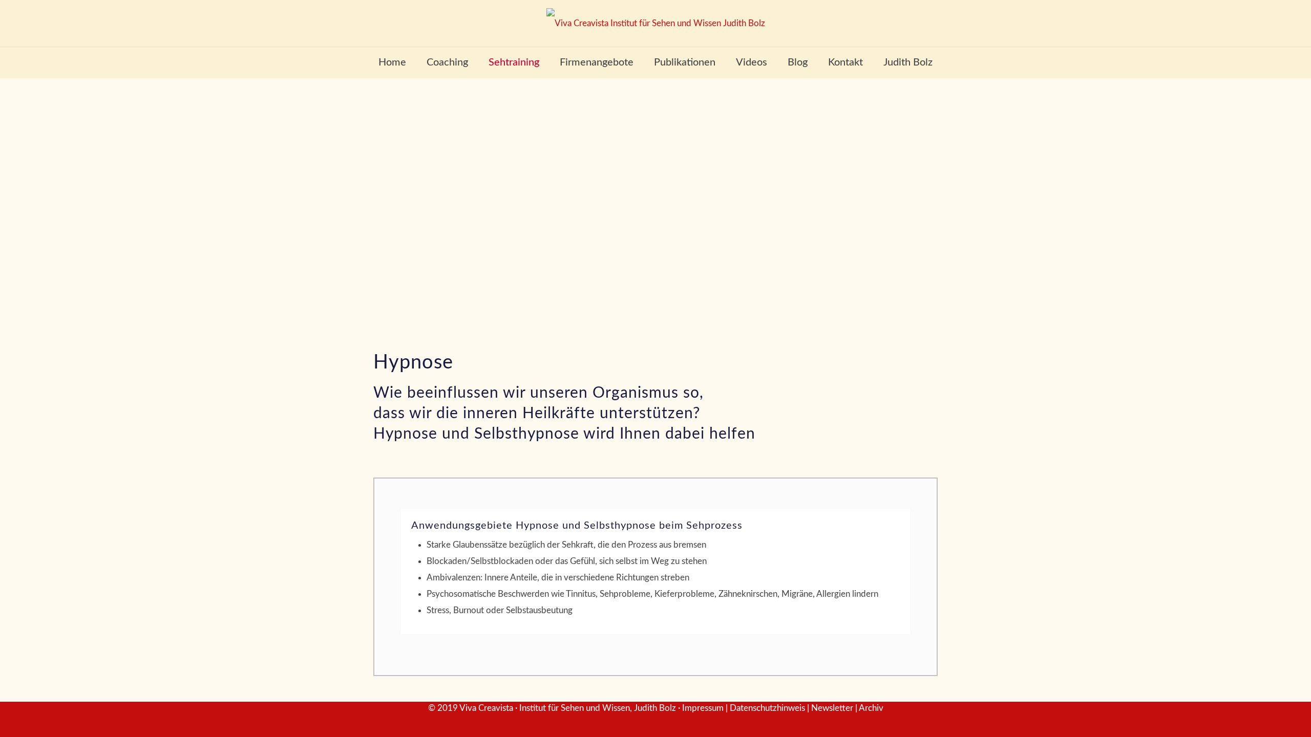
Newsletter (832, 708)
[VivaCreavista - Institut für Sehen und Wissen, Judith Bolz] (655, 23)
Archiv (871, 708)
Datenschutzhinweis (767, 708)
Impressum (703, 708)
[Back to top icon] (1262, 716)
